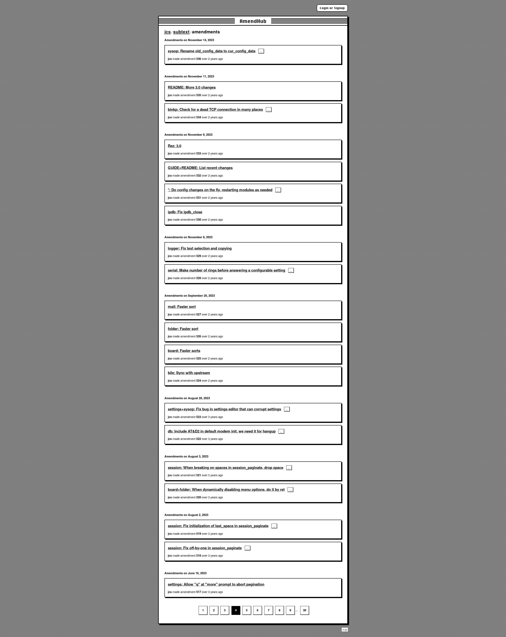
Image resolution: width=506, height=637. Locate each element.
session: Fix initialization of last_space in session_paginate (218, 525)
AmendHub (253, 21)
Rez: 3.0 (174, 145)
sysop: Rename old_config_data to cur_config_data (211, 51)
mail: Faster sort (182, 306)
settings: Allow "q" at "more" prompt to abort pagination (216, 584)
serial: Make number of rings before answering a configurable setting (226, 270)
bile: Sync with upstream (189, 372)
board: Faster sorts (184, 350)
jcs (167, 31)
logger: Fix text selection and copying (200, 248)
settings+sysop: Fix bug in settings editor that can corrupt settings (224, 409)
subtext (181, 31)
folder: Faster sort (183, 328)
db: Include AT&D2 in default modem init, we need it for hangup (222, 431)
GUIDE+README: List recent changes (200, 167)
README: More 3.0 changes (192, 87)
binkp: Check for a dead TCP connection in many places (215, 109)
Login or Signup (332, 8)
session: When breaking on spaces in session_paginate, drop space (225, 467)
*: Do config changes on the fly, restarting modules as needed (220, 189)
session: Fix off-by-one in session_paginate (205, 547)
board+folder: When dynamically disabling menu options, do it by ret (226, 489)
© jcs (345, 629)
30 (304, 610)
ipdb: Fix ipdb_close (185, 212)
